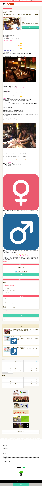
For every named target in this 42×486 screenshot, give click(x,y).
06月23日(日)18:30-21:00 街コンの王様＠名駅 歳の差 (17, 347)
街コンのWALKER (19, 481)
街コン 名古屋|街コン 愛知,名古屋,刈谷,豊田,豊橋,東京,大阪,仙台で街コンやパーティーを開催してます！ (9, 4)
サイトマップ (5, 453)
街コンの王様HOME (5, 8)
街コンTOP (5, 442)
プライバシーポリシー (6, 461)
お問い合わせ (5, 450)
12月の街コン (10, 8)
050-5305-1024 (5, 37)
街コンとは (5, 445)
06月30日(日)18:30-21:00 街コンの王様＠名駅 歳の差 (17, 336)
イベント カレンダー (6, 456)
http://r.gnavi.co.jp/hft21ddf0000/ (9, 285)
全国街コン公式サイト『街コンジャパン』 (10, 464)
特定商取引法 (5, 458)
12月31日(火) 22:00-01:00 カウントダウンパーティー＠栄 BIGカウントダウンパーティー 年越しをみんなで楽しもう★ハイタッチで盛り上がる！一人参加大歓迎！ (24, 330)
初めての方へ (5, 448)
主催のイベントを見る (6, 261)
